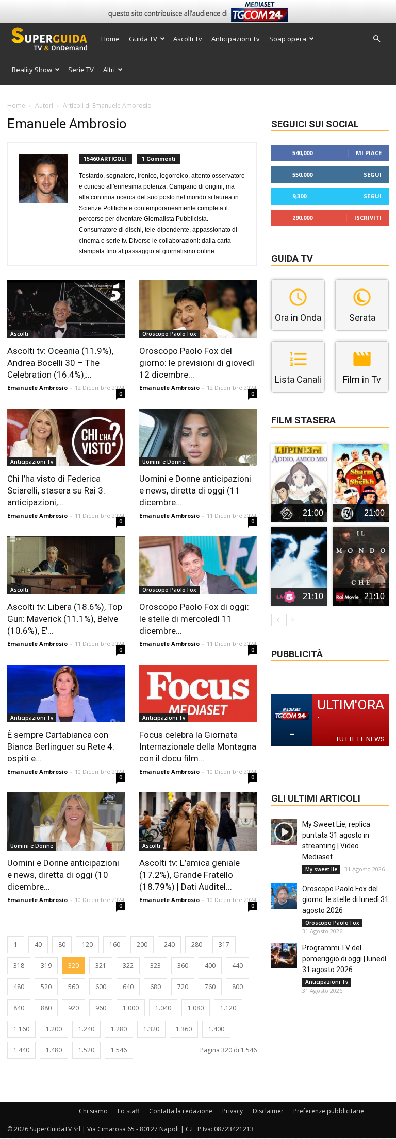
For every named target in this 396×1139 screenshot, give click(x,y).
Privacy (232, 1111)
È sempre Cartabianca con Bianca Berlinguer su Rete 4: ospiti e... (60, 746)
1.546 (119, 1050)
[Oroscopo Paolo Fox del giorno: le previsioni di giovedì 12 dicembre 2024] (198, 309)
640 (128, 986)
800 (237, 986)
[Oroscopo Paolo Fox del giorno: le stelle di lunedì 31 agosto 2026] (284, 896)
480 (18, 986)
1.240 (86, 1029)
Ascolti (19, 333)
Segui (373, 174)
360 (182, 965)
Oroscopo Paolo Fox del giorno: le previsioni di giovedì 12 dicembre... (196, 363)
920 (73, 1008)
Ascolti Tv (187, 38)
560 (73, 986)
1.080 (196, 1008)
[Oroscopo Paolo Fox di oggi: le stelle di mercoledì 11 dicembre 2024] (198, 565)
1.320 (151, 1029)
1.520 (86, 1050)
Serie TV (81, 69)
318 (18, 965)
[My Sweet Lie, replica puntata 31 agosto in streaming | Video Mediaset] (284, 832)
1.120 (228, 1008)
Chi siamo (93, 1111)
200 (142, 944)
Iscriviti (368, 218)
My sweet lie (321, 869)
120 (87, 944)
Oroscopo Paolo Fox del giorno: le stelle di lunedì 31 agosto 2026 (345, 899)
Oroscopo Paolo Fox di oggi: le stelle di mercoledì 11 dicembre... (194, 619)
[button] (376, 39)
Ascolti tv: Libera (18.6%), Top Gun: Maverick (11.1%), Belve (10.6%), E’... (64, 619)
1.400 (216, 1029)
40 (38, 944)
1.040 (163, 1008)
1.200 (54, 1029)
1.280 (119, 1029)
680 (155, 986)
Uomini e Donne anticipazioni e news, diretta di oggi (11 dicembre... (195, 490)
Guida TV (143, 38)
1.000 (131, 1008)
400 (210, 965)
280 (196, 944)
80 (61, 944)
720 (182, 986)
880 (46, 1008)
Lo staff (128, 1111)
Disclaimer (268, 1111)
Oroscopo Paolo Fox (169, 333)
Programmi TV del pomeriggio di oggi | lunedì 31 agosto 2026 (344, 959)
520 (46, 986)
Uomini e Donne (163, 461)
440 (237, 965)
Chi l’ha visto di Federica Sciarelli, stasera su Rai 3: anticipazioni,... (56, 490)
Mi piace (369, 153)
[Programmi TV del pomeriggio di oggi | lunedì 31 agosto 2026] (284, 955)
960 (100, 1008)
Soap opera (287, 38)
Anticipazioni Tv (235, 38)
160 (114, 944)
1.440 (21, 1050)
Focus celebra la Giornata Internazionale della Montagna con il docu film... (197, 746)
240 (169, 944)
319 (46, 965)
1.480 (54, 1050)
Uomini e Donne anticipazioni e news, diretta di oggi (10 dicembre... (63, 875)
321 (100, 965)
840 (18, 1008)
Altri (109, 69)
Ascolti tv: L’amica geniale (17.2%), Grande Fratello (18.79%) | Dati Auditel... (189, 875)
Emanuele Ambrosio (37, 388)
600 (100, 986)
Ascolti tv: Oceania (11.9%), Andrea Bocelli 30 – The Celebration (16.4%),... (60, 363)
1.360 (184, 1029)
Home (110, 38)
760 (210, 986)
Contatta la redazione (180, 1111)
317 (224, 944)
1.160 (21, 1029)
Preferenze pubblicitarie (328, 1111)
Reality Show (32, 69)
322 (128, 965)
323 (155, 965)
